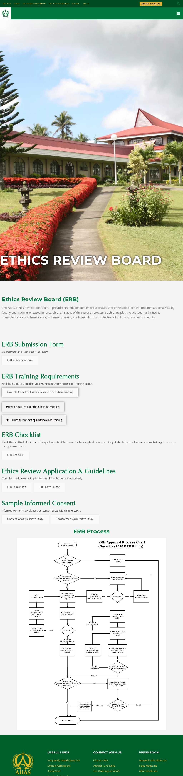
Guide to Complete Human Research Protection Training (40, 392)
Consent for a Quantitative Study (74, 519)
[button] (178, 4)
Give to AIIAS (100, 760)
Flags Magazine (148, 765)
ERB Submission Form (20, 360)
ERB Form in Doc (50, 487)
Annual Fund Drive (104, 765)
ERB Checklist (15, 454)
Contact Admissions (59, 765)
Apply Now (54, 771)
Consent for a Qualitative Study (25, 519)
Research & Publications (153, 760)
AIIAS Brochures (148, 771)
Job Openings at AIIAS (106, 771)
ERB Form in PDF (17, 487)
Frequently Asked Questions (64, 760)
